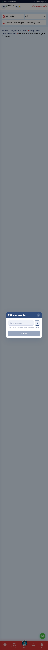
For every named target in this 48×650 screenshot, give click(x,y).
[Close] (38, 315)
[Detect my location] (37, 322)
